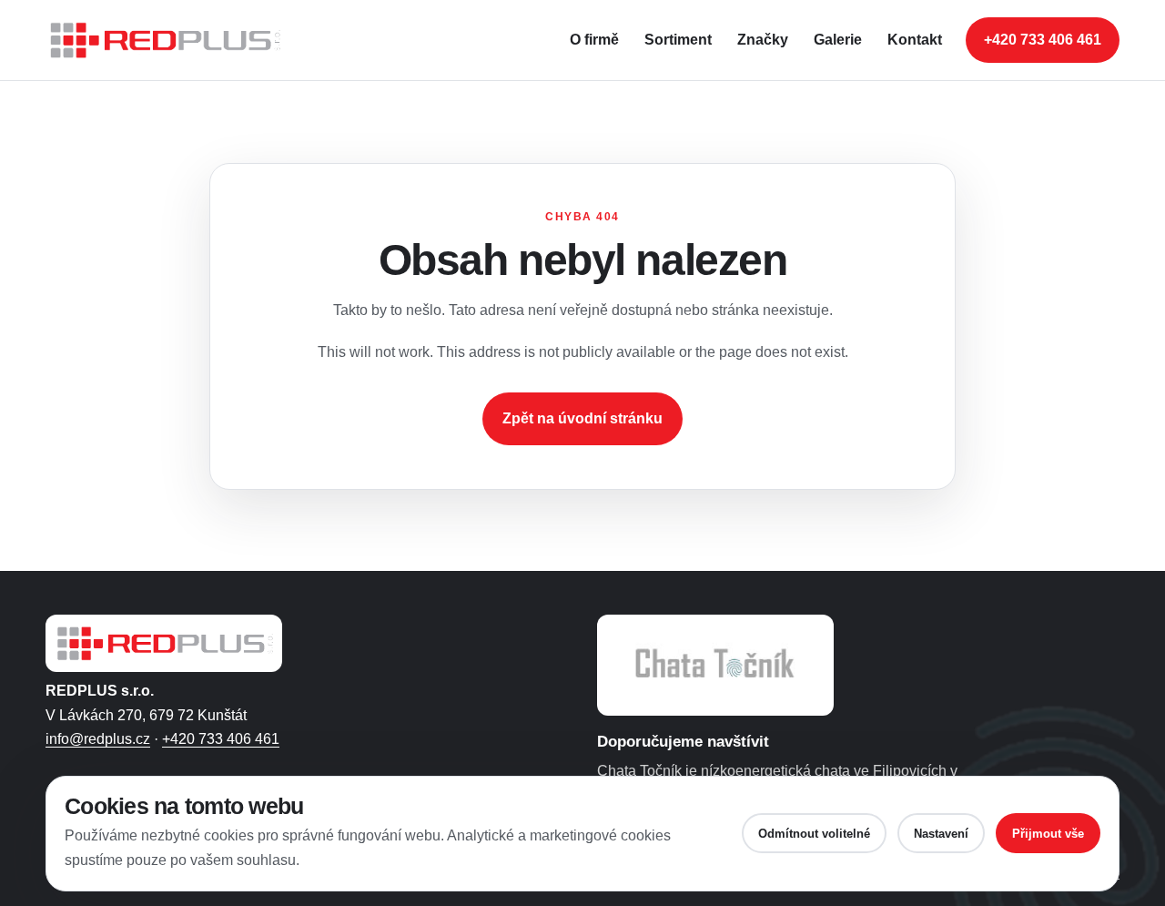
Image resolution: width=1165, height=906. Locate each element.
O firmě (594, 39)
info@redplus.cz (98, 739)
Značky (762, 39)
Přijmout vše (1048, 833)
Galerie (838, 39)
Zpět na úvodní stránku (582, 418)
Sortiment (678, 39)
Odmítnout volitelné (814, 833)
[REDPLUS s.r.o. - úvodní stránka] (173, 40)
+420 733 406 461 (1042, 39)
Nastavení (941, 833)
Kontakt (914, 39)
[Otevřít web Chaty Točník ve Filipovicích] (715, 665)
